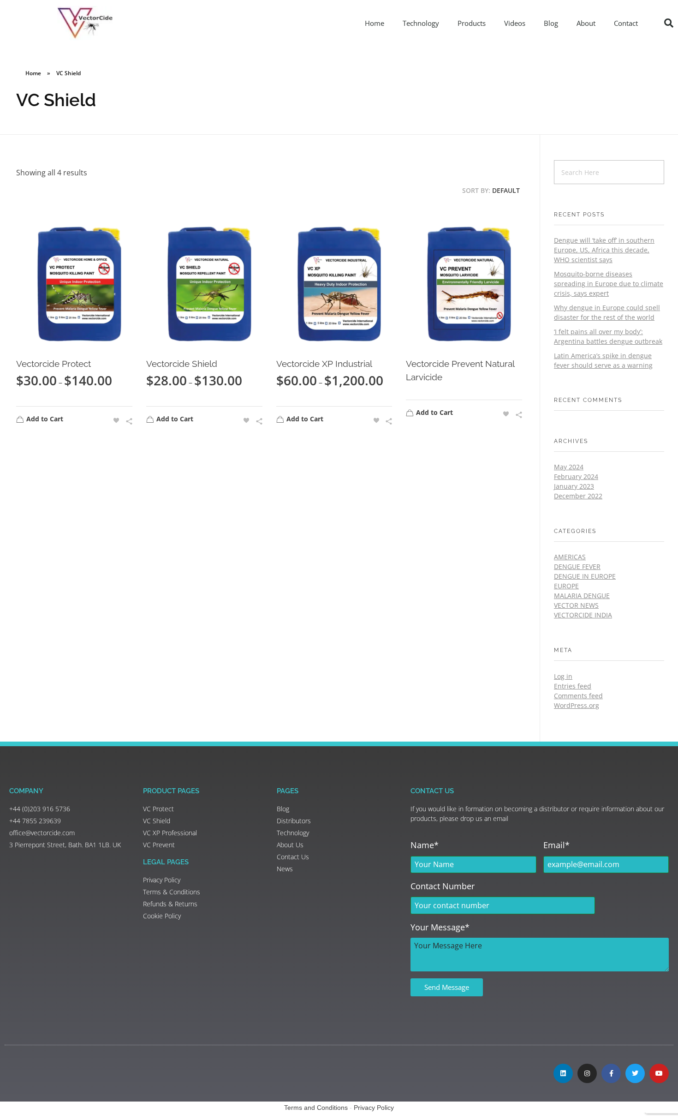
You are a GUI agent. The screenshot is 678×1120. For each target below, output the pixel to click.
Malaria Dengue (582, 595)
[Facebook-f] (611, 1073)
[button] (669, 23)
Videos (514, 23)
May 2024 (568, 466)
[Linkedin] (563, 1073)
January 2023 (574, 486)
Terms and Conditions (316, 1107)
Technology (421, 23)
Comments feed (578, 695)
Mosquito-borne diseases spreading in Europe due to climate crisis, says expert (608, 284)
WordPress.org (576, 705)
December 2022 (578, 495)
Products (472, 23)
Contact (626, 23)
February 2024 (576, 476)
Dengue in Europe (585, 576)
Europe (566, 585)
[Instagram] (587, 1073)
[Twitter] (635, 1073)
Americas (570, 556)
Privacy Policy (374, 1107)
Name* (424, 844)
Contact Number (442, 886)
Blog (551, 23)
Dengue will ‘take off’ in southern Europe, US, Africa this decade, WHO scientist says (604, 250)
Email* (556, 844)
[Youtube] (659, 1073)
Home (374, 23)
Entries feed (572, 686)
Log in (563, 676)
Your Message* (440, 927)
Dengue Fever (577, 566)
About (586, 23)
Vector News (576, 605)
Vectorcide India (583, 615)
